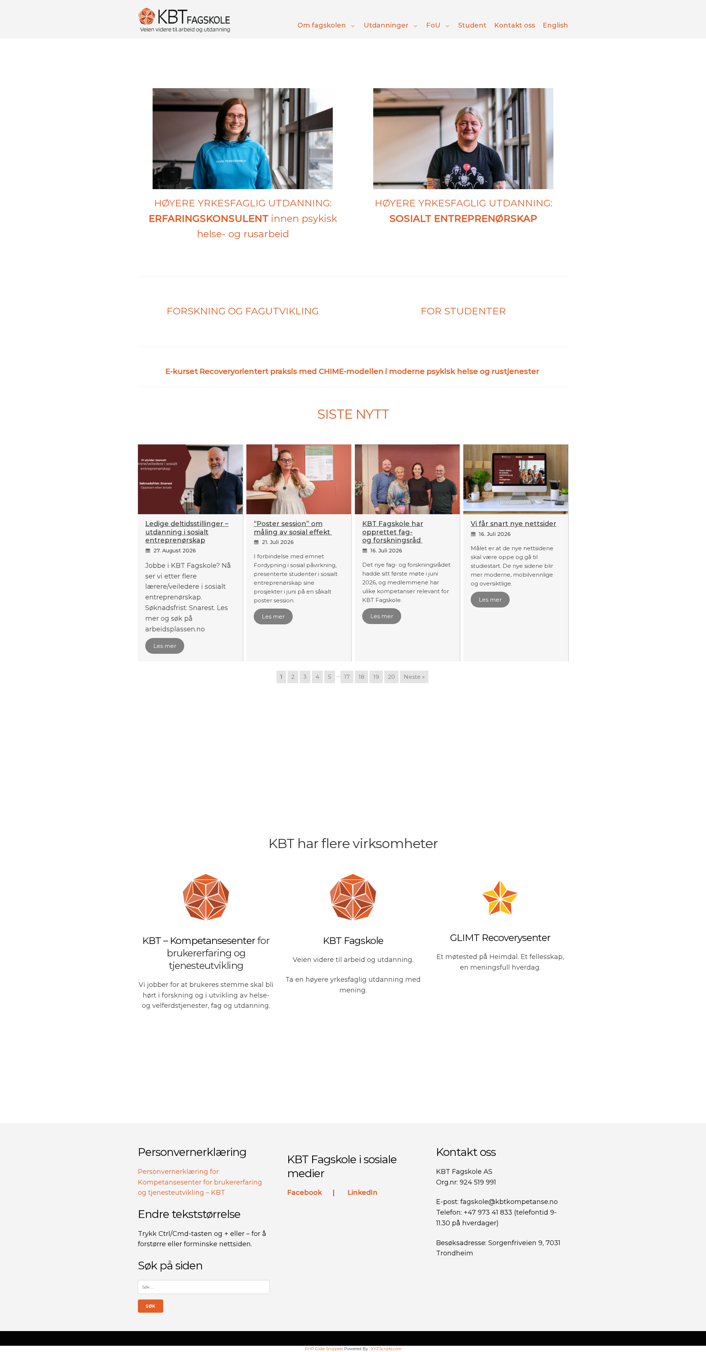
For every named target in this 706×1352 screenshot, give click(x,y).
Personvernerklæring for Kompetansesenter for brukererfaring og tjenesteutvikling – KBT (200, 1182)
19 (376, 676)
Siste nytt (353, 414)
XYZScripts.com (386, 1348)
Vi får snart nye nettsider (513, 524)
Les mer (164, 645)
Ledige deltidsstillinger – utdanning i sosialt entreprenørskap (186, 532)
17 (347, 676)
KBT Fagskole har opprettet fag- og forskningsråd (392, 532)
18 (361, 676)
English (555, 25)
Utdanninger (386, 25)
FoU (433, 25)
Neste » (414, 676)
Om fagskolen (321, 25)
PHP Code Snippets (324, 1348)
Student (472, 25)
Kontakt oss (514, 25)
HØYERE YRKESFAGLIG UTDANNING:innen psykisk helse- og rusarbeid (243, 218)
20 (391, 676)
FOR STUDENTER (463, 311)
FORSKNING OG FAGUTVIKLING (243, 311)
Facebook (305, 1193)
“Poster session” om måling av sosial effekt (293, 528)
